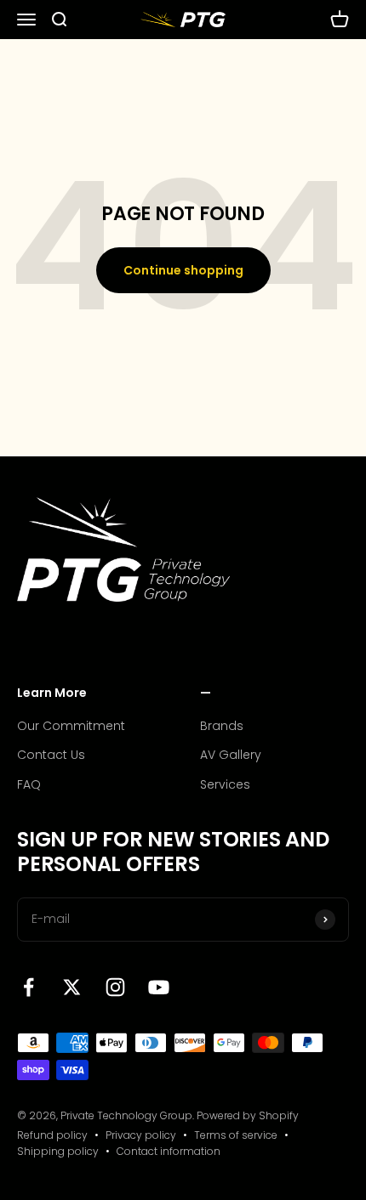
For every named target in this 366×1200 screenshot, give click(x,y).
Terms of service (235, 1135)
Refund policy (52, 1135)
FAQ (29, 784)
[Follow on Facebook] (28, 987)
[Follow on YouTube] (158, 987)
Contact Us (51, 754)
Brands (221, 725)
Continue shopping (183, 270)
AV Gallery (230, 754)
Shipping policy (58, 1151)
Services (225, 784)
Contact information (168, 1151)
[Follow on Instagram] (115, 987)
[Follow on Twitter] (71, 987)
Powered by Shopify (248, 1115)
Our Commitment (71, 725)
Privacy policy (141, 1135)
